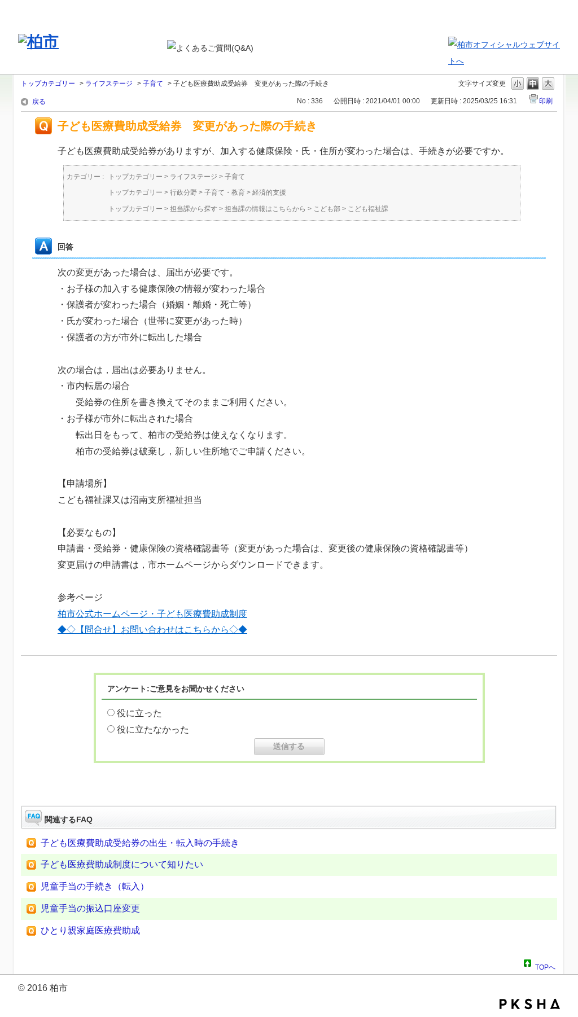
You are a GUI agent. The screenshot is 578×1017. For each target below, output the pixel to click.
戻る (39, 102)
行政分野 (183, 192)
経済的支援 (269, 192)
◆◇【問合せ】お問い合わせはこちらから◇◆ (152, 629)
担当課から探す (193, 209)
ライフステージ (109, 83)
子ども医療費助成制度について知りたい (122, 864)
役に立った (139, 713)
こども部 (326, 209)
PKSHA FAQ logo (530, 1004)
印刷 (546, 101)
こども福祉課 (368, 209)
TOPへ (545, 965)
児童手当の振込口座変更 (90, 908)
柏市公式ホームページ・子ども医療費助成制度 (152, 614)
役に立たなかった (153, 729)
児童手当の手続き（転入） (95, 886)
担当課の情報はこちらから (265, 209)
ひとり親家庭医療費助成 (90, 930)
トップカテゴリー (48, 83)
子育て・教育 (224, 192)
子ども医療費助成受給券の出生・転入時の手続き (140, 843)
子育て (153, 83)
